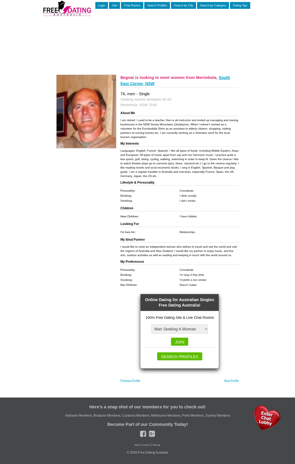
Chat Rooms (132, 5)
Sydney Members (217, 415)
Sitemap (156, 445)
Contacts (145, 445)
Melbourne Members (165, 415)
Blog (137, 445)
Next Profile (231, 380)
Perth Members (193, 415)
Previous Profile (130, 380)
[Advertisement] (147, 44)
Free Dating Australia (153, 452)
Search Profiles (157, 5)
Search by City (183, 5)
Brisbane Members (107, 415)
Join (114, 5)
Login (101, 5)
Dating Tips (240, 5)
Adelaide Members (78, 415)
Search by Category (213, 5)
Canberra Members (136, 415)
